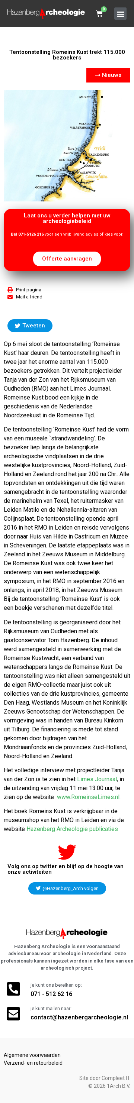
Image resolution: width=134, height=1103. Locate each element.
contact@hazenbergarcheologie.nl (79, 1017)
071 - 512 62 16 (51, 993)
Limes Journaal (97, 779)
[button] (120, 13)
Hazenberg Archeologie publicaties (72, 828)
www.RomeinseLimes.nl (88, 796)
